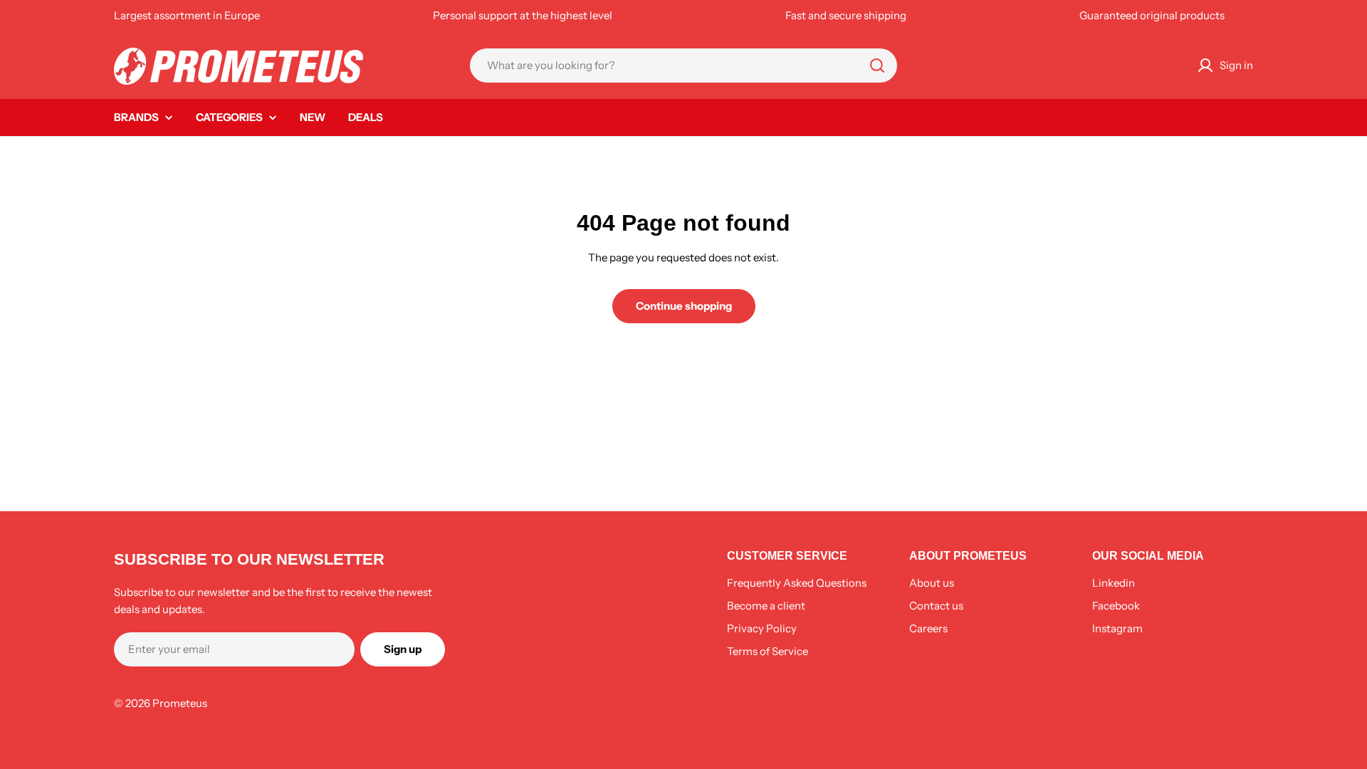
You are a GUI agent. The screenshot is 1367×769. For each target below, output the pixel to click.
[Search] (877, 65)
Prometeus (179, 703)
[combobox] (683, 65)
